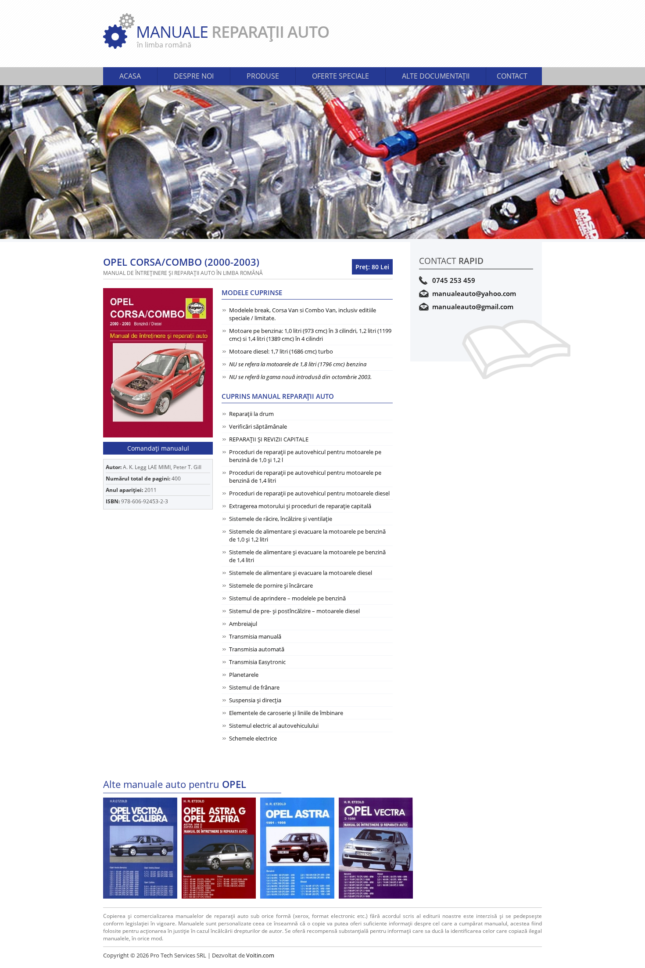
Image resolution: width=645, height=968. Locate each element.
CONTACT (512, 76)
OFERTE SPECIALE (340, 76)
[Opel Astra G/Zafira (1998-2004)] (219, 848)
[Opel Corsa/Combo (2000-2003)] (158, 362)
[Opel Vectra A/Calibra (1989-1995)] (140, 848)
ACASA (130, 76)
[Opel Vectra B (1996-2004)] (376, 848)
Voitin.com (260, 955)
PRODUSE (263, 76)
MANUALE (232, 35)
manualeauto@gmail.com (472, 306)
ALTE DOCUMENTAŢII (435, 76)
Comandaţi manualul (158, 448)
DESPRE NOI (194, 76)
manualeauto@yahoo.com (474, 293)
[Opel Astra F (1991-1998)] (297, 848)
